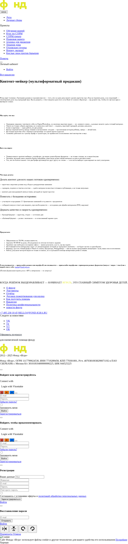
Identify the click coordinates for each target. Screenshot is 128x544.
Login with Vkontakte (12, 386)
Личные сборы (14, 20)
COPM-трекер (13, 36)
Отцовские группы (16, 47)
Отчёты (10, 293)
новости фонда (14, 307)
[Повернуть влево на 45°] (23, 529)
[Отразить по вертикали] (4, 529)
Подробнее (121, 539)
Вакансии (11, 302)
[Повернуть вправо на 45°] (32, 529)
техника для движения (18, 42)
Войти (9, 69)
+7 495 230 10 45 (9, 312)
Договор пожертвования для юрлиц (25, 296)
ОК (8, 329)
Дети (9, 17)
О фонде (10, 287)
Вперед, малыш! (15, 50)
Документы (12, 290)
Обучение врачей (15, 30)
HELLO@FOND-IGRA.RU (32, 312)
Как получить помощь (18, 299)
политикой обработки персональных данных (62, 496)
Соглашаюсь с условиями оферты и (43, 496)
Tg (7, 323)
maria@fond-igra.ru (22, 267)
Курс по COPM (14, 33)
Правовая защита (15, 39)
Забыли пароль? (8, 402)
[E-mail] (16, 393)
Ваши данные (7, 476)
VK (8, 321)
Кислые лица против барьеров (22, 53)
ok (6, 392)
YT (8, 326)
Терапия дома (13, 44)
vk (12, 392)
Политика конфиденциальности (23, 304)
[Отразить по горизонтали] (13, 529)
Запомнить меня (8, 407)
